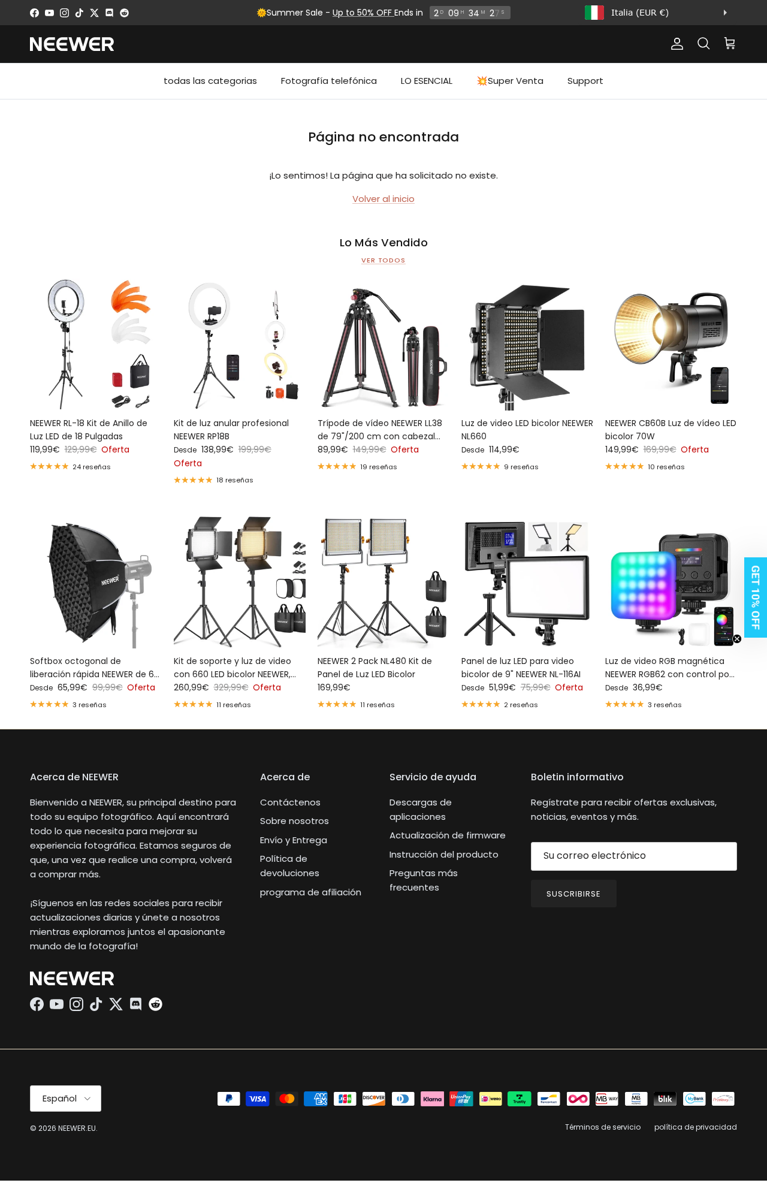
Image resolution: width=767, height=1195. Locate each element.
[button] (752, 597)
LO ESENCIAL (426, 80)
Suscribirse (573, 894)
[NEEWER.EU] (72, 44)
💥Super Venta (509, 80)
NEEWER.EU (77, 1128)
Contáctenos (290, 802)
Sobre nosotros (294, 820)
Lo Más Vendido (384, 242)
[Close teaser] (737, 639)
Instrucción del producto (444, 854)
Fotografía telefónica (329, 80)
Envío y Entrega (293, 840)
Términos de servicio (603, 1127)
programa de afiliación (310, 892)
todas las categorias (210, 80)
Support (585, 80)
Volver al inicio (383, 198)
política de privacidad (695, 1127)
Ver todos (383, 260)
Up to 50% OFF (363, 13)
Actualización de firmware (447, 835)
